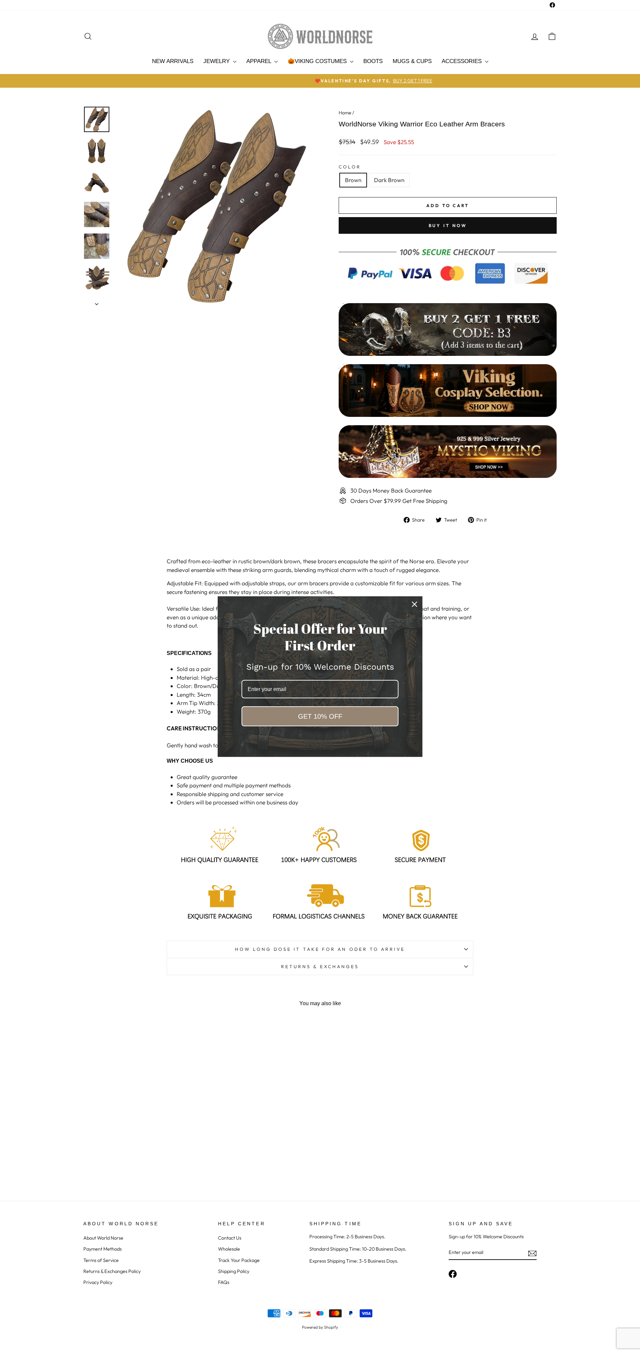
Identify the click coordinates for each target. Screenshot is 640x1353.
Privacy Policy (97, 1282)
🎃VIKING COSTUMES (318, 61)
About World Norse (103, 1238)
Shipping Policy (233, 1271)
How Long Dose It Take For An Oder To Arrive (320, 949)
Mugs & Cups (412, 61)
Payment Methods (102, 1249)
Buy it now (448, 225)
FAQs (223, 1282)
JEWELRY (217, 61)
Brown (353, 179)
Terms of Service (101, 1260)
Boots (373, 61)
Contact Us (229, 1238)
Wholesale (229, 1249)
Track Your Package (239, 1260)
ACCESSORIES (462, 61)
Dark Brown (389, 179)
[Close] (415, 604)
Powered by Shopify (320, 1327)
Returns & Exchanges (320, 966)
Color (350, 167)
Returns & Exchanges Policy (112, 1271)
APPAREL (259, 61)
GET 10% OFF (320, 716)
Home (345, 113)
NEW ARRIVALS (172, 61)
